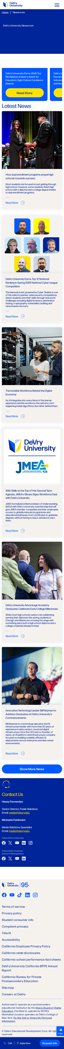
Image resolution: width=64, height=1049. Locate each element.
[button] (57, 6)
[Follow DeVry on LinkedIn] (27, 895)
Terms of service (13, 906)
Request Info (49, 1043)
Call (10, 1043)
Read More (12, 202)
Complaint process (15, 926)
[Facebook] (4, 843)
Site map (8, 987)
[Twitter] (10, 843)
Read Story (25, 93)
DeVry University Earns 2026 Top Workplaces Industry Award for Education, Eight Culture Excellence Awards (24, 78)
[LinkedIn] (24, 843)
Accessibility (11, 939)
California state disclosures (21, 953)
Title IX (6, 933)
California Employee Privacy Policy (26, 946)
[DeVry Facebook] (4, 895)
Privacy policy (12, 913)
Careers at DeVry (14, 994)
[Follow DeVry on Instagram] (35, 895)
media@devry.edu (19, 812)
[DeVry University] (13, 4)
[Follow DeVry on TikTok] (19, 895)
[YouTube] (17, 843)
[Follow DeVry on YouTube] (12, 895)
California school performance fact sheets (31, 959)
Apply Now (25, 1043)
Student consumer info (18, 920)
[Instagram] (30, 843)
